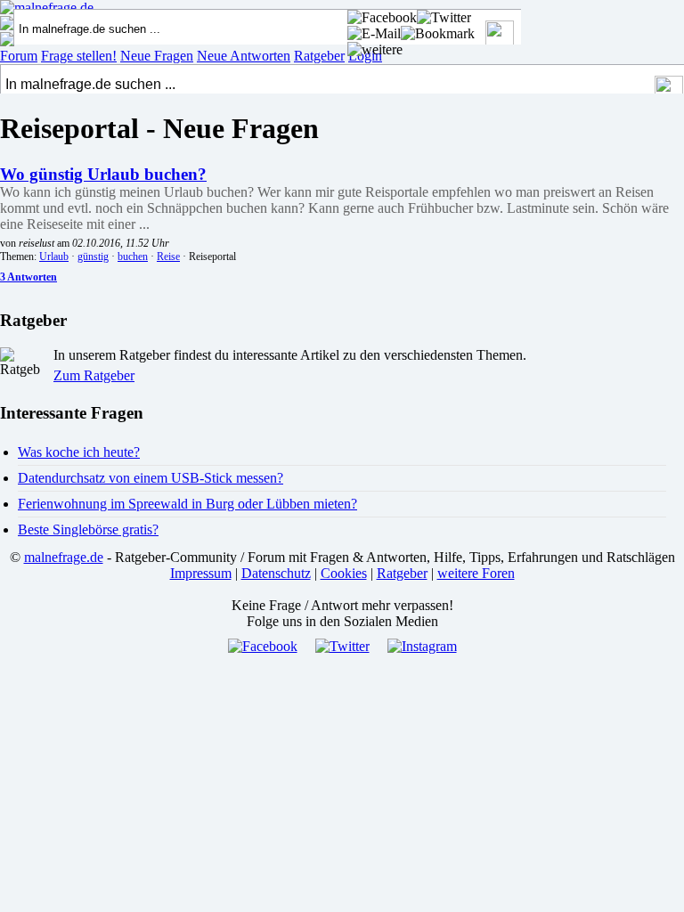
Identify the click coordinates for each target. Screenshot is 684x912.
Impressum (201, 573)
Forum (18, 55)
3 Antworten (28, 277)
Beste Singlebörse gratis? (88, 529)
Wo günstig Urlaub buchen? (103, 174)
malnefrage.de (63, 557)
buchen (133, 256)
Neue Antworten (243, 55)
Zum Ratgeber (93, 375)
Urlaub (54, 256)
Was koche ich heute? (79, 452)
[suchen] (669, 89)
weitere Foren (476, 573)
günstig (93, 256)
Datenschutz (276, 573)
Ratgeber (319, 55)
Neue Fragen (156, 55)
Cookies (344, 573)
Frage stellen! (79, 55)
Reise (168, 256)
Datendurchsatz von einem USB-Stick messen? (150, 477)
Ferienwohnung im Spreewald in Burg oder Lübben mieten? (187, 503)
